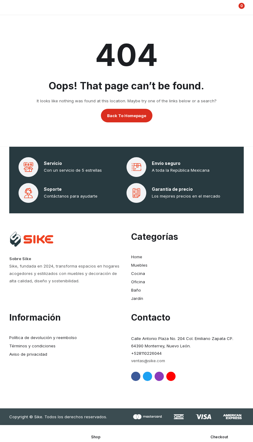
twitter (147, 376)
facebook (135, 376)
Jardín (137, 298)
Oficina (138, 281)
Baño (136, 290)
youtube (171, 376)
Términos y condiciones (32, 345)
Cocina (138, 273)
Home (136, 256)
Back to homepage (126, 115)
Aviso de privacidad (28, 354)
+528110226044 (146, 353)
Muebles (139, 265)
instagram (159, 376)
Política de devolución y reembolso (43, 337)
